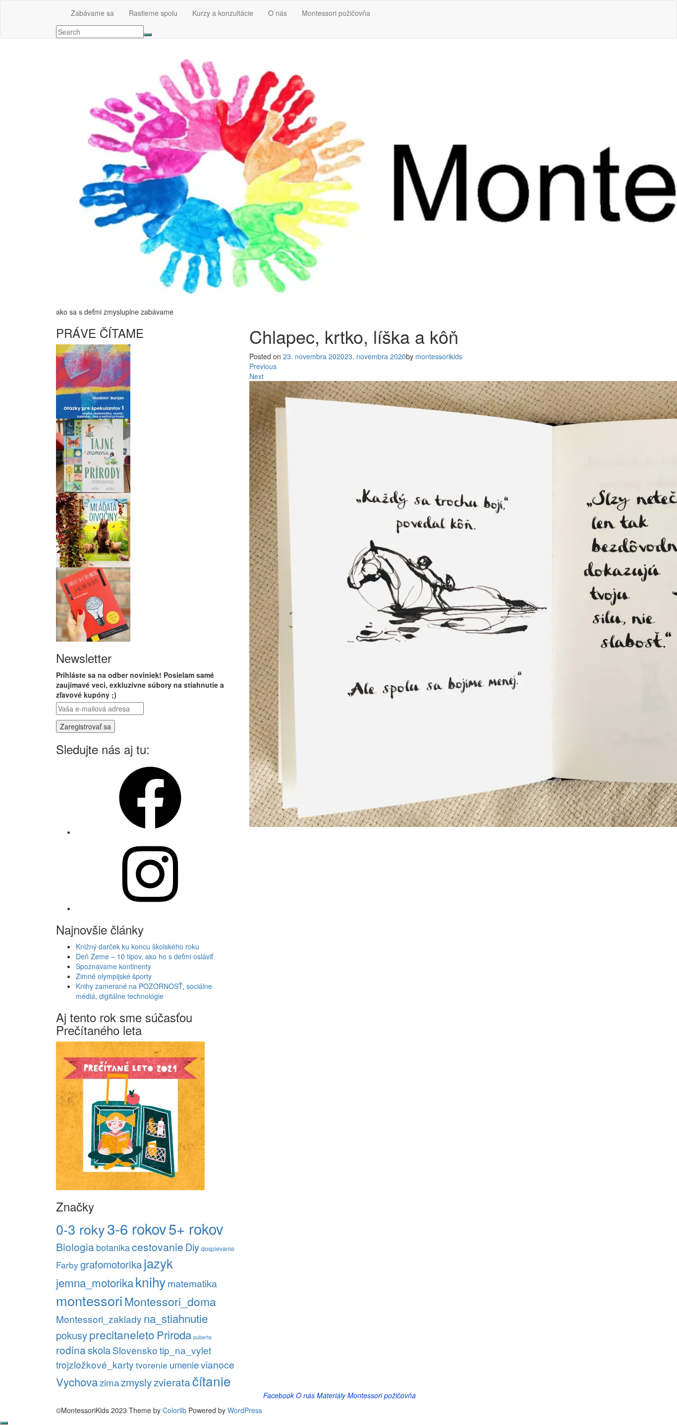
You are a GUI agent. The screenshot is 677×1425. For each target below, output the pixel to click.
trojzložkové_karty (95, 1364)
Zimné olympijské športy (114, 976)
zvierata (172, 1381)
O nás (277, 13)
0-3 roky (80, 1229)
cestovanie (157, 1246)
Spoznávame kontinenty (113, 966)
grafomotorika (111, 1264)
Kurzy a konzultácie (222, 13)
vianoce (217, 1364)
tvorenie (152, 1365)
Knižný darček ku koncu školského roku (137, 946)
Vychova (77, 1381)
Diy (192, 1247)
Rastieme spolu (153, 13)
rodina (71, 1349)
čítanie (211, 1380)
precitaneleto (122, 1334)
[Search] (148, 34)
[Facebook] (150, 832)
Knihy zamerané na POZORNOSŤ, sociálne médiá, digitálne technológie (144, 991)
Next (256, 376)
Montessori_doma (170, 1301)
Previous (263, 366)
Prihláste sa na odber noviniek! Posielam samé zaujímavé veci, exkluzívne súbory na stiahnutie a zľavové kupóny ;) (140, 685)
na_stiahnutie (176, 1318)
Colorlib (174, 1410)
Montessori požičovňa (336, 13)
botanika (113, 1247)
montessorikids (438, 356)
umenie (184, 1364)
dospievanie (217, 1248)
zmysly (136, 1381)
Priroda (174, 1334)
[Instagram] (150, 908)
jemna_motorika (94, 1282)
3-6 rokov (137, 1228)
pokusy (71, 1335)
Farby (67, 1265)
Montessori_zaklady (99, 1318)
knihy (150, 1281)
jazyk (158, 1263)
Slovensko (135, 1350)
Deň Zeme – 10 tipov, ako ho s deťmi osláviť (144, 956)
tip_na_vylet (185, 1350)
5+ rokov (196, 1228)
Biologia (75, 1246)
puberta (202, 1337)
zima (109, 1382)
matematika (192, 1283)
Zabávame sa (92, 13)
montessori (89, 1300)
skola (99, 1350)
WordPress (244, 1410)
